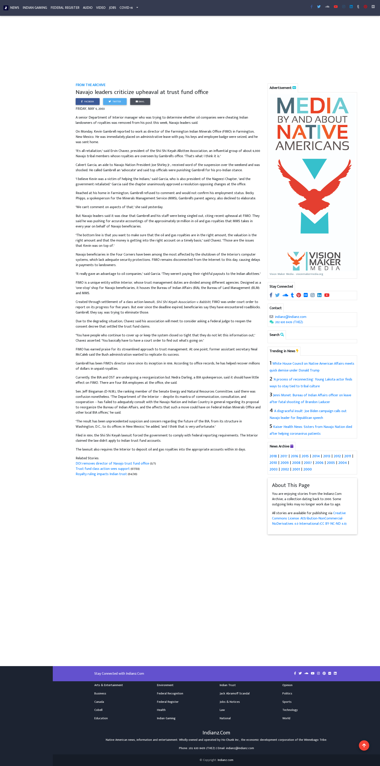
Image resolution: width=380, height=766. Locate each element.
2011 (347, 456)
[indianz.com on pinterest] (299, 295)
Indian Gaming (35, 8)
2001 (296, 469)
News (14, 8)
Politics (287, 693)
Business (100, 693)
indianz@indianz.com (290, 317)
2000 (307, 469)
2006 (319, 462)
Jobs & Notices (230, 702)
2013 (326, 456)
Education (101, 718)
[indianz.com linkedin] (351, 7)
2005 (331, 462)
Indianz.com (225, 760)
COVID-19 (126, 8)
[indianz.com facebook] (311, 7)
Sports (287, 702)
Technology (290, 710)
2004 (342, 462)
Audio (88, 8)
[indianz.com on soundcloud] (285, 295)
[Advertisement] (208, 50)
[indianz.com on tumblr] (358, 7)
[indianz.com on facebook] (271, 295)
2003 (274, 469)
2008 (296, 462)
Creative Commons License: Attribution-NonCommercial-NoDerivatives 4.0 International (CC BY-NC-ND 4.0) (309, 518)
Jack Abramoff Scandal (235, 693)
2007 (308, 462)
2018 (273, 456)
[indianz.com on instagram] (313, 295)
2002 (285, 469)
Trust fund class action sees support (103, 469)
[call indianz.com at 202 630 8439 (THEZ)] (272, 322)
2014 (316, 456)
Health (161, 710)
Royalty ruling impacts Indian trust (101, 474)
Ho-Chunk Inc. (230, 740)
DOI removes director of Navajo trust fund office (113, 464)
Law (222, 710)
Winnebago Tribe (315, 740)
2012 (337, 456)
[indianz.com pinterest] (365, 7)
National (225, 718)
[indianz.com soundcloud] (327, 7)
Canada (99, 702)
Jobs (112, 8)
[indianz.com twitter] (318, 7)
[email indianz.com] (271, 317)
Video (101, 8)
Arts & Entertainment (108, 685)
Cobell (98, 710)
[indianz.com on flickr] (373, 7)
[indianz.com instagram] (343, 7)
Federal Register (65, 8)
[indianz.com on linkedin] (319, 295)
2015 (305, 456)
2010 (273, 462)
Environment (165, 685)
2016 (294, 456)
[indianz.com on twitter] (278, 295)
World (286, 718)
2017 (283, 456)
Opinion (287, 685)
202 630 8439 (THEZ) (289, 322)
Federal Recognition (170, 693)
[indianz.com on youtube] (336, 7)
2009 (285, 462)
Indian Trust (228, 685)
